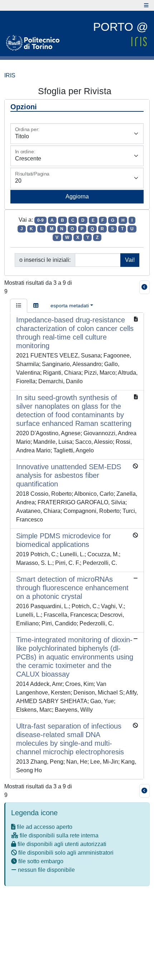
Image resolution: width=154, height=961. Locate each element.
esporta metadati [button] (69, 305)
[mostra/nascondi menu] (146, 5)
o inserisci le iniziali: (45, 260)
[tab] (18, 306)
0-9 (40, 220)
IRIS (9, 75)
